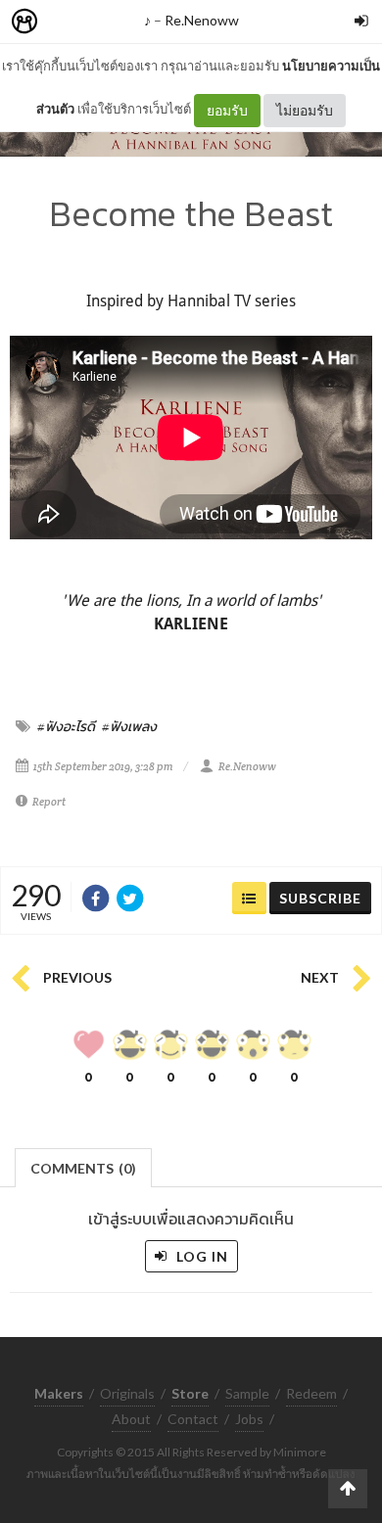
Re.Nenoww (202, 20)
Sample (247, 1393)
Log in (200, 1256)
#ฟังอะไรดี (66, 726)
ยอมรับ (227, 110)
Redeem (311, 1393)
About (131, 1418)
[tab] (84, 1166)
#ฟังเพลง (129, 726)
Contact (192, 1418)
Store (136, 22)
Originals (127, 1393)
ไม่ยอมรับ (304, 110)
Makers (67, 22)
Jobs (249, 1418)
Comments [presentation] (83, 1168)
